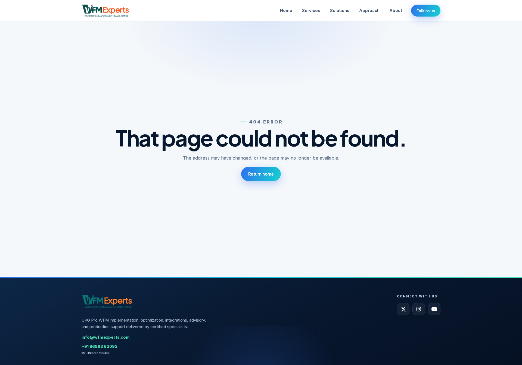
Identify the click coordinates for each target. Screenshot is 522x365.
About (395, 10)
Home (286, 10)
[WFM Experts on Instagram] (418, 309)
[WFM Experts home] (106, 11)
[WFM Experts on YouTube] (434, 309)
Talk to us (426, 10)
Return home (261, 173)
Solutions (339, 10)
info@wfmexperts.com (106, 337)
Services (311, 10)
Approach (369, 10)
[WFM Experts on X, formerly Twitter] (403, 309)
